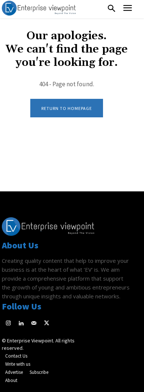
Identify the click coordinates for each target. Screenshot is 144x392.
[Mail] (33, 323)
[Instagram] (8, 323)
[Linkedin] (21, 323)
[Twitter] (46, 323)
